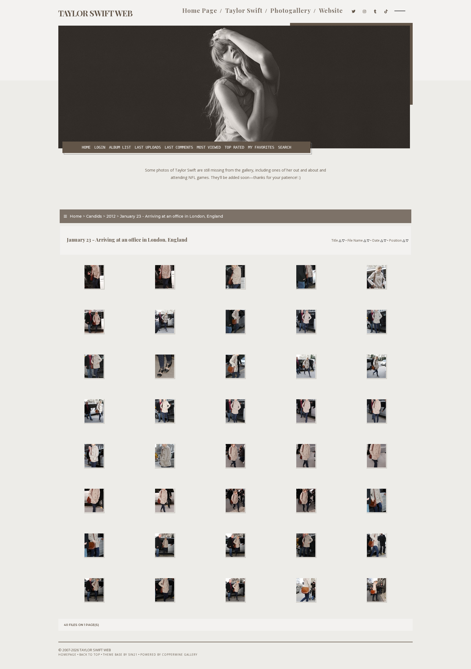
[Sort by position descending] (407, 241)
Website (331, 10)
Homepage (67, 654)
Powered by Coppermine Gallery (168, 654)
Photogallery (290, 10)
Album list (120, 147)
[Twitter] (353, 10)
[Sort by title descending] (343, 241)
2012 (111, 216)
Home (86, 147)
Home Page (199, 10)
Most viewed (209, 147)
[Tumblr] (375, 10)
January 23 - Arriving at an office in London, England (171, 216)
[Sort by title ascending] (340, 241)
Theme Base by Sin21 (120, 654)
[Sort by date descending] (385, 241)
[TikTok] (386, 10)
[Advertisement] (235, 193)
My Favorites (261, 147)
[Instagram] (364, 10)
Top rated (234, 147)
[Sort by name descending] (368, 241)
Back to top (89, 654)
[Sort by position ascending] (404, 241)
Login (99, 147)
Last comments (179, 147)
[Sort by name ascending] (365, 241)
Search (284, 147)
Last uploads (148, 147)
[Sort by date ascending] (382, 241)
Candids (94, 216)
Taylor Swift (243, 10)
